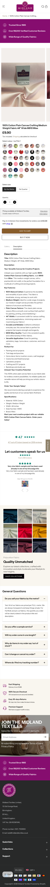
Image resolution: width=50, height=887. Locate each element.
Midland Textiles (24, 884)
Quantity (5, 197)
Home (4, 16)
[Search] (43, 6)
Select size (6, 184)
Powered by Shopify (38, 884)
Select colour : (11, 141)
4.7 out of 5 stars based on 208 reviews (25, 442)
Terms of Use (35, 743)
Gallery (7, 246)
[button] (3, 6)
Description (17, 246)
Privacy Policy (7, 746)
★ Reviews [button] (48, 445)
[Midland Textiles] (25, 6)
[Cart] (46, 6)
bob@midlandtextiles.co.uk (18, 833)
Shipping (16, 136)
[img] (25, 455)
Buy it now (25, 237)
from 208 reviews (25, 458)
